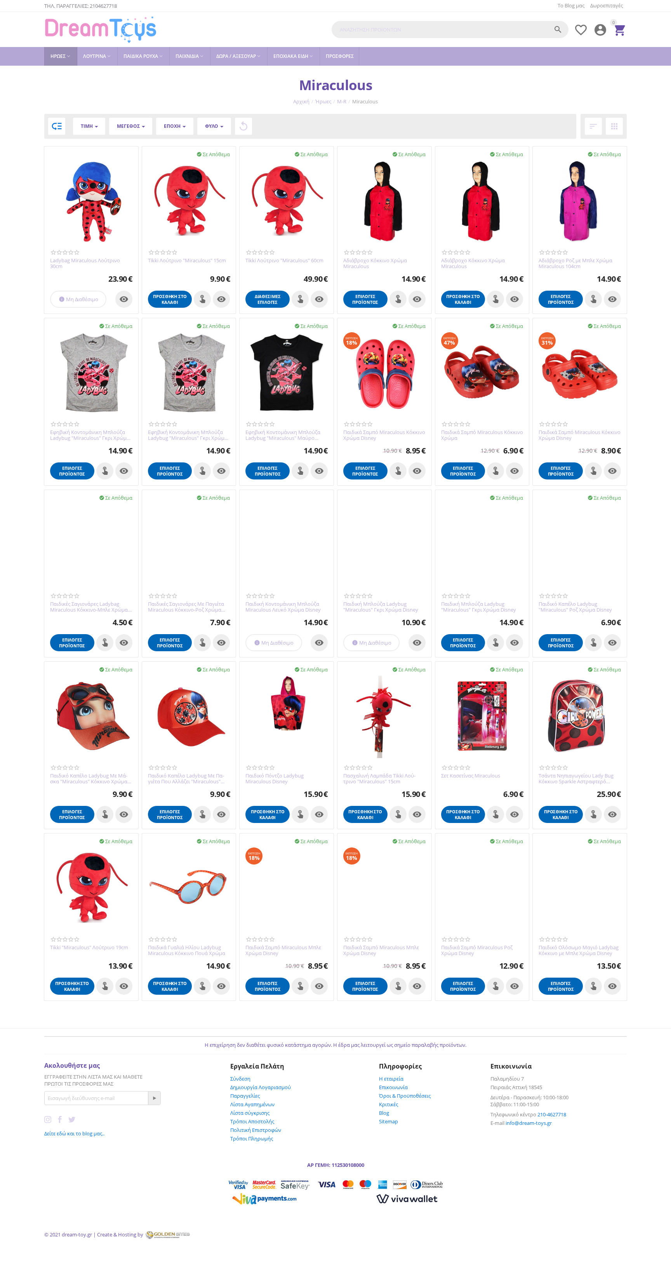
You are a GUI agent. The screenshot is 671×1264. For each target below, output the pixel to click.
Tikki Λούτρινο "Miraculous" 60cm (284, 261)
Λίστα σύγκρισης (249, 1112)
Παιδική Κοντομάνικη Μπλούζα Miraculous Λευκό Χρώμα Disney (283, 607)
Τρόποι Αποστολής (252, 1121)
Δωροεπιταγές (606, 5)
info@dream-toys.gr (529, 1122)
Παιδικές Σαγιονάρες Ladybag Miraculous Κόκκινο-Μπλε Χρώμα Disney (89, 607)
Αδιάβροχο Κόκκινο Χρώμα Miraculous (375, 264)
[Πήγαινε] (154, 1098)
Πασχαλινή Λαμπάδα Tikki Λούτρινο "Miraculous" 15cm (379, 779)
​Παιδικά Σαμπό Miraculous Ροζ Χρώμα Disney (477, 951)
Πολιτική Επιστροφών (255, 1129)
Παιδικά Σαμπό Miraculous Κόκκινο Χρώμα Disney (384, 435)
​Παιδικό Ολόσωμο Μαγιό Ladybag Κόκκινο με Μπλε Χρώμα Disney (579, 951)
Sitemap (388, 1121)
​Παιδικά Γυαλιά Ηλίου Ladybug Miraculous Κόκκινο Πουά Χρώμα (186, 951)
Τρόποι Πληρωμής (251, 1138)
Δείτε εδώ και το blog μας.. (74, 1133)
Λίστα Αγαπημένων (252, 1104)
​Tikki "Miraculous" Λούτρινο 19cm (89, 948)
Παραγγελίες (245, 1095)
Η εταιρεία (391, 1078)
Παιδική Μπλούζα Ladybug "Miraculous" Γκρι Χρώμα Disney (380, 607)
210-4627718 (551, 1114)
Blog (384, 1112)
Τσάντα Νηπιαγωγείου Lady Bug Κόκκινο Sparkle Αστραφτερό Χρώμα (576, 779)
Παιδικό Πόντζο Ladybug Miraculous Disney (274, 779)
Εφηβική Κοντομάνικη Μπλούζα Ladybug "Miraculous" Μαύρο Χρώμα (282, 435)
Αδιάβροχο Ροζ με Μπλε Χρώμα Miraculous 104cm (575, 264)
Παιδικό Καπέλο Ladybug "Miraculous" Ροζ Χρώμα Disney (575, 607)
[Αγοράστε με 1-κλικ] (202, 299)
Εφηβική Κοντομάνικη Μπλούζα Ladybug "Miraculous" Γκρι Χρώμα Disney (90, 435)
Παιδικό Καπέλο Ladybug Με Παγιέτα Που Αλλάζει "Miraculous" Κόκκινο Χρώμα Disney (186, 779)
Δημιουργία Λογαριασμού (260, 1087)
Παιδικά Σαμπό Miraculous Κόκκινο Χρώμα (482, 435)
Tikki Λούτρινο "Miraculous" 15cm (187, 261)
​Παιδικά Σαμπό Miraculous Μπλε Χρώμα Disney (283, 951)
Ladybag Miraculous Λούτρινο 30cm (85, 264)
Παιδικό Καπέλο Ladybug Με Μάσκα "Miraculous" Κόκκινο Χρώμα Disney (88, 779)
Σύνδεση (240, 1078)
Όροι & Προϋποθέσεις (405, 1095)
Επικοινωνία (393, 1087)
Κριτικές (388, 1104)
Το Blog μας (571, 5)
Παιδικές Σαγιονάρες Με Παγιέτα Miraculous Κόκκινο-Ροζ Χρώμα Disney (186, 607)
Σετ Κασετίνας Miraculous (470, 776)
